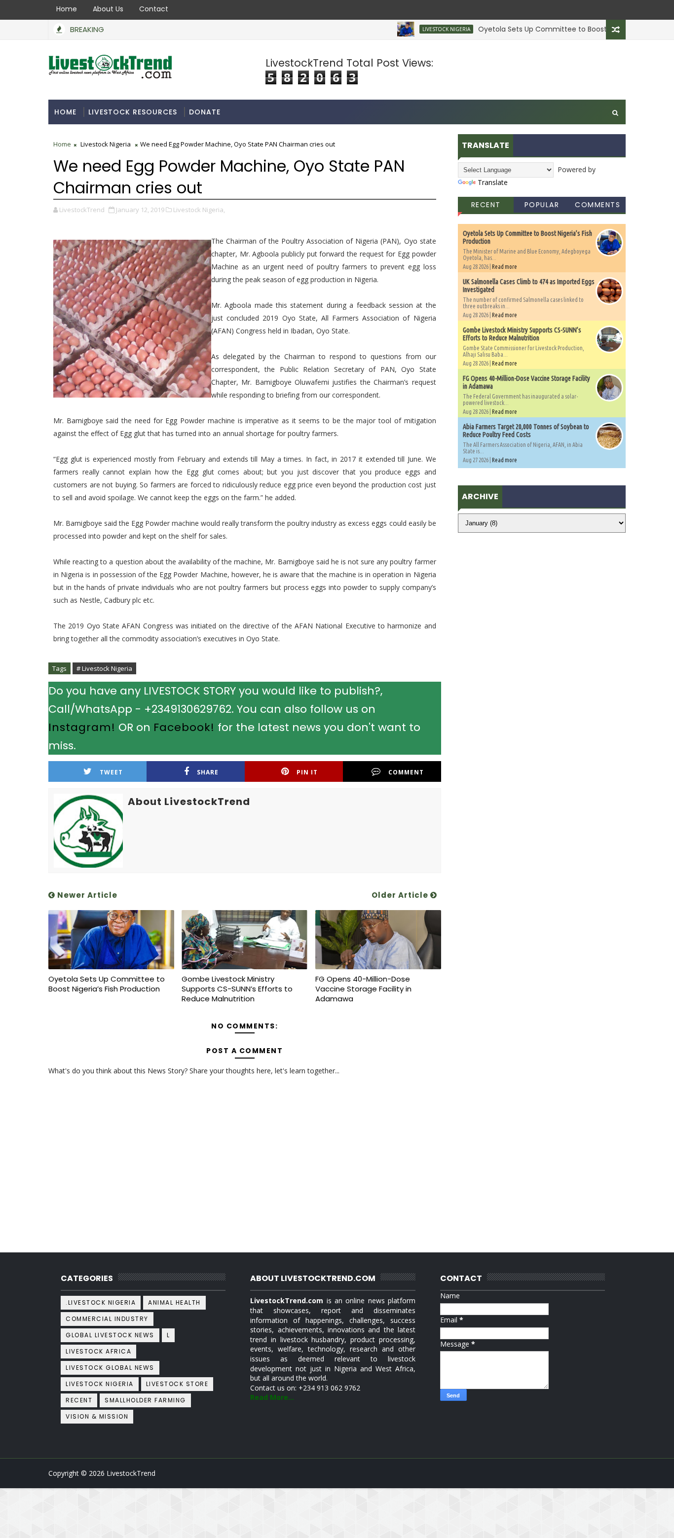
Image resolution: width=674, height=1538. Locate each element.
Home (66, 9)
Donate (205, 112)
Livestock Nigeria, (199, 209)
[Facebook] (615, 1473)
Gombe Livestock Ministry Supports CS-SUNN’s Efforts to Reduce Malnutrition (237, 989)
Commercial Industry (107, 1319)
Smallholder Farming (145, 1400)
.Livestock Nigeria (101, 1302)
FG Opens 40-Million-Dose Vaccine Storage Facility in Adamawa (363, 989)
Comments (597, 205)
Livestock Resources (132, 112)
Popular (542, 205)
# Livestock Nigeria (104, 668)
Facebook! (184, 727)
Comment (406, 772)
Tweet (111, 772)
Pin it (307, 772)
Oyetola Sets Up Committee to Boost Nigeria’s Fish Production (559, 29)
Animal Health (174, 1302)
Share (208, 772)
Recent (486, 205)
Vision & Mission (97, 1416)
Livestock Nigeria (421, 29)
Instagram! (81, 727)
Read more (504, 266)
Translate (493, 182)
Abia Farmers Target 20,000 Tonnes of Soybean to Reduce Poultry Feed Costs (526, 431)
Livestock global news (110, 1367)
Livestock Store (177, 1384)
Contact (153, 9)
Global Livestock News (110, 1335)
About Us (108, 9)
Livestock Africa (98, 1351)
